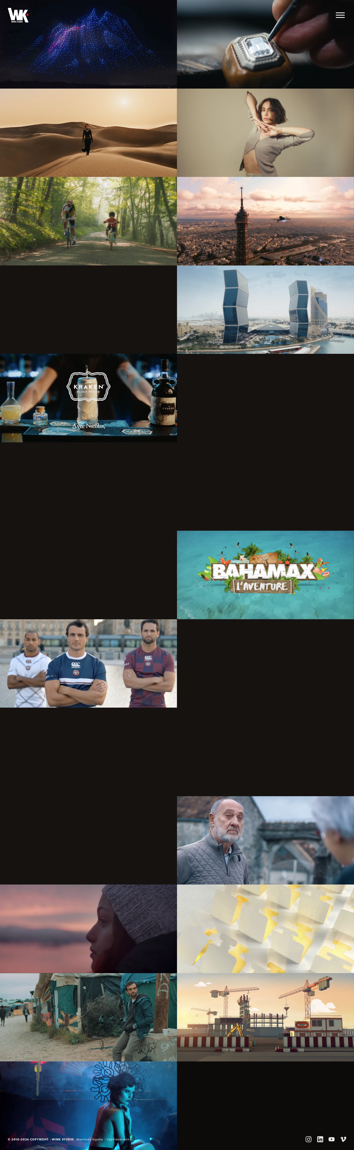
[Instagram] (308, 1139)
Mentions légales (89, 1139)
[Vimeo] (343, 1139)
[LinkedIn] (320, 1139)
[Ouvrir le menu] (340, 15)
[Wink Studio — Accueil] (18, 15)
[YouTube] (332, 1139)
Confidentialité (119, 1139)
